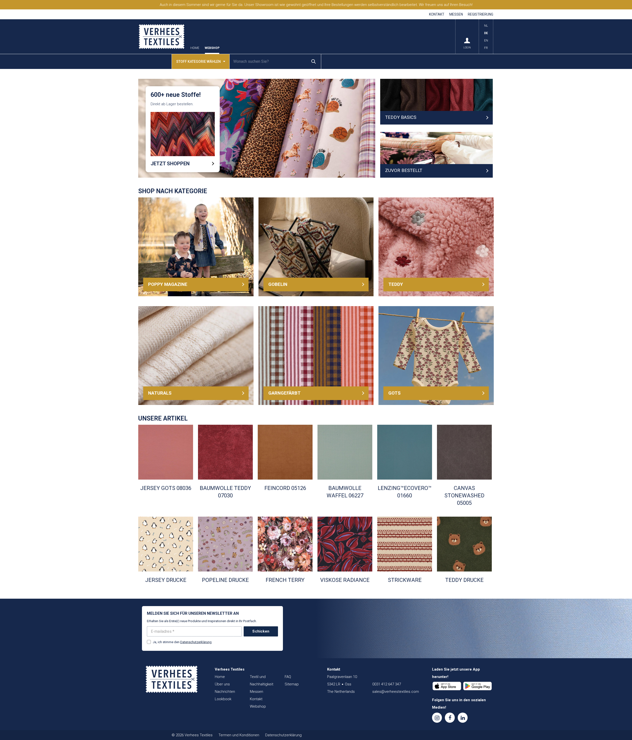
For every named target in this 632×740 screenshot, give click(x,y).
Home (194, 48)
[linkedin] (463, 718)
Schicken (260, 631)
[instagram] (437, 718)
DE (486, 33)
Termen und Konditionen (238, 735)
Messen (456, 14)
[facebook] (450, 718)
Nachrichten (225, 691)
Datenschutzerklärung (196, 642)
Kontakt (436, 14)
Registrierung (480, 14)
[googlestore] (477, 686)
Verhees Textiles (161, 36)
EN (486, 40)
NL (486, 25)
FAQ (288, 677)
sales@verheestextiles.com (395, 691)
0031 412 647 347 (386, 684)
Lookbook (223, 699)
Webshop (212, 48)
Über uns (222, 684)
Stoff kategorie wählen (198, 61)
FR (486, 48)
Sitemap (292, 684)
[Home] (172, 679)
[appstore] (447, 686)
